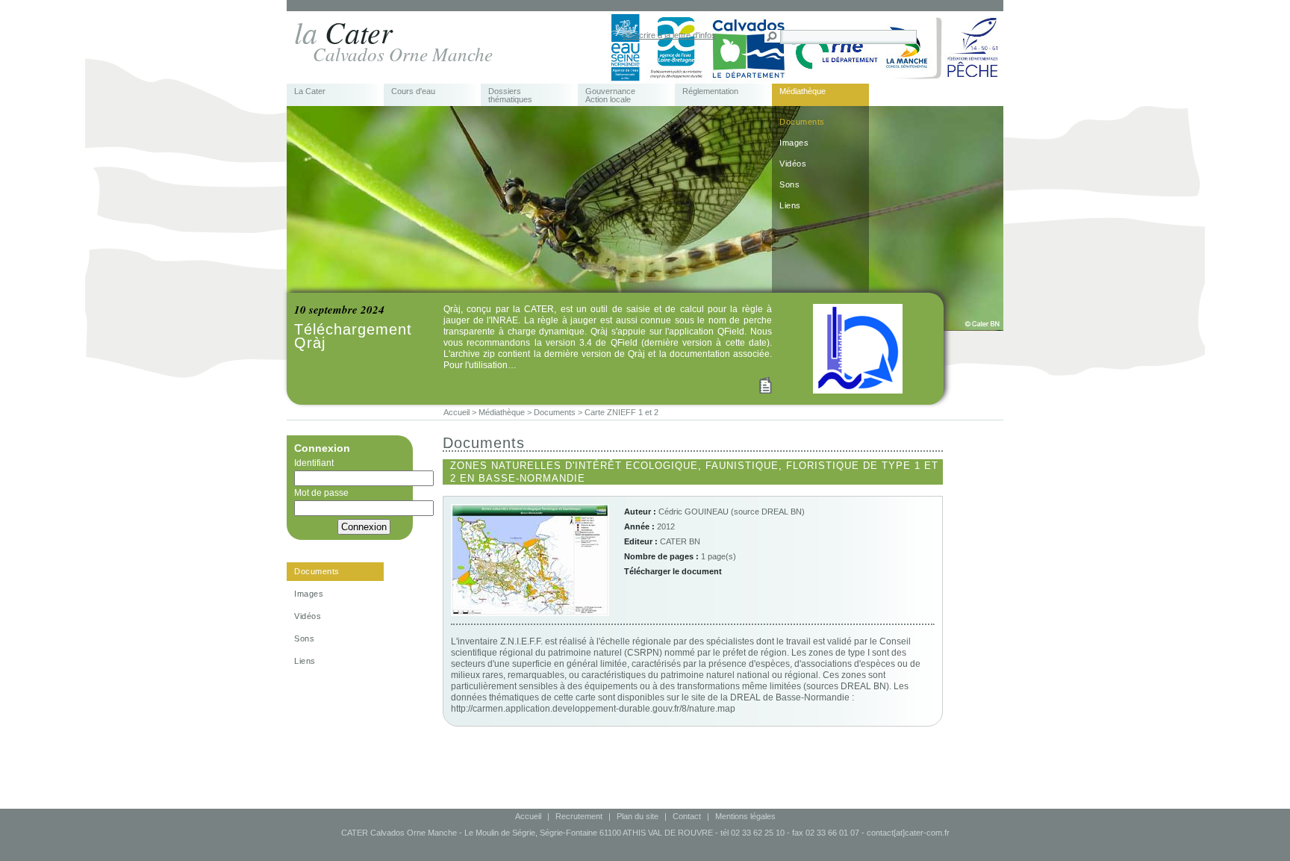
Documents (802, 121)
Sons (789, 184)
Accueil (528, 816)
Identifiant (314, 463)
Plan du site (637, 816)
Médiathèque (802, 91)
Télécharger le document (673, 571)
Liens (790, 205)
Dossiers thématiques (510, 95)
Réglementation (710, 91)
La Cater (309, 91)
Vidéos (792, 163)
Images (793, 142)
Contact (687, 816)
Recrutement (578, 816)
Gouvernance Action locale (610, 95)
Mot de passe (321, 493)
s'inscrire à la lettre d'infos (669, 35)
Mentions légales (745, 816)
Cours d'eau (413, 91)
